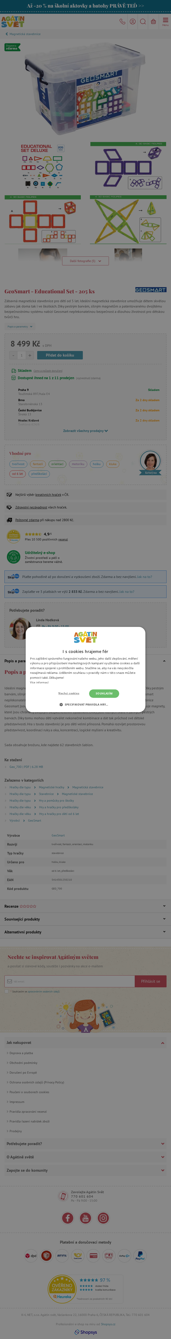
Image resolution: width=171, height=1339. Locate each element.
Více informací (39, 682)
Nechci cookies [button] (68, 693)
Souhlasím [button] (104, 693)
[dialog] (85, 669)
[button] (85, 704)
